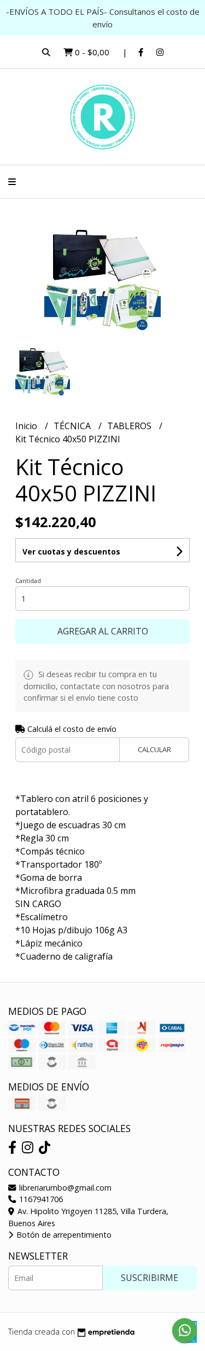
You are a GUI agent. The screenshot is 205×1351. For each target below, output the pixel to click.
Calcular (154, 749)
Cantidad (28, 580)
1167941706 (40, 1199)
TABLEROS (130, 426)
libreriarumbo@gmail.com (64, 1187)
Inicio (27, 426)
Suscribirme (149, 1278)
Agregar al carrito (102, 631)
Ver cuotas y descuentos (71, 551)
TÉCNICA (73, 426)
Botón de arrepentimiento (63, 1234)
